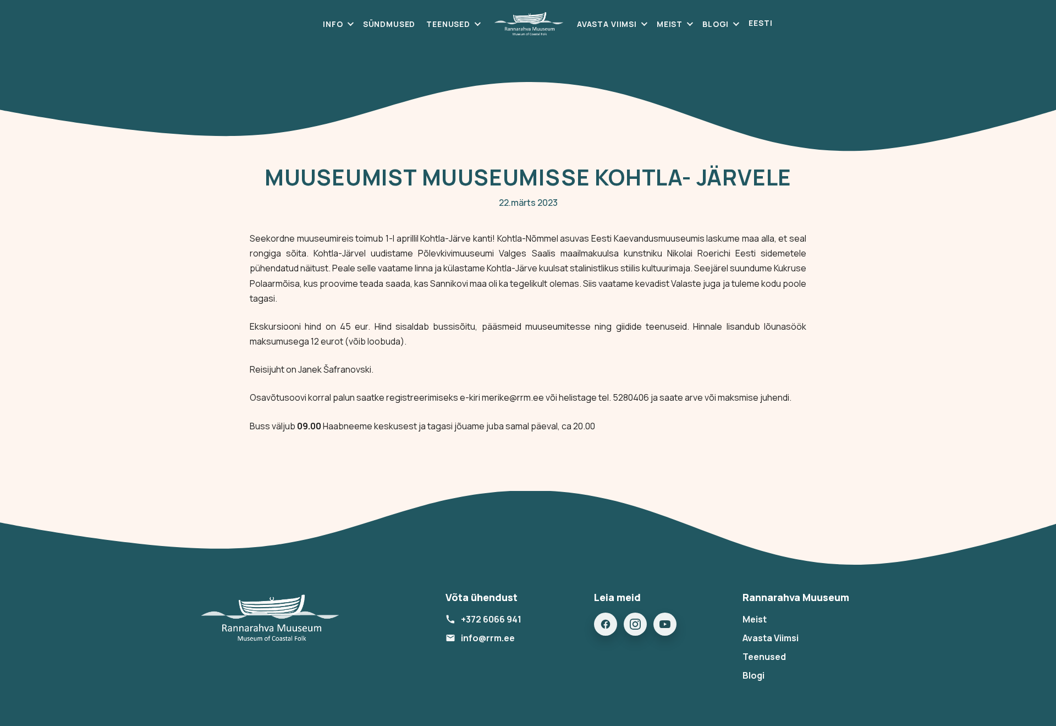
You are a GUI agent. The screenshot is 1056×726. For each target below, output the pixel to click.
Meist (670, 24)
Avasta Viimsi (607, 24)
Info (333, 24)
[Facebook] (605, 624)
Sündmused (389, 24)
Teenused (448, 24)
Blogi (715, 24)
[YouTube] (664, 624)
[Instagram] (635, 624)
